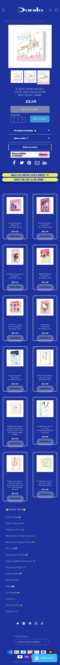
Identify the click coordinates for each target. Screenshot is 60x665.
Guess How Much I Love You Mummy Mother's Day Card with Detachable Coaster (15, 430)
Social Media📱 (13, 580)
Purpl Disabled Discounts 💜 (20, 561)
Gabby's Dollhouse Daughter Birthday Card (15, 276)
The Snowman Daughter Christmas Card (15, 378)
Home (6, 21)
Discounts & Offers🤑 (17, 555)
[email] (37, 162)
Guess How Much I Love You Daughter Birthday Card (30, 92)
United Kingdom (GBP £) (28, 642)
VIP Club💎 (11, 548)
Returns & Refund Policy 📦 (20, 542)
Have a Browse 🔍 (15, 523)
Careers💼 (11, 599)
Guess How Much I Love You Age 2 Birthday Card (45, 483)
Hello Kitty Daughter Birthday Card (45, 327)
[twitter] (21, 162)
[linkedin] (44, 162)
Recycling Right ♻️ (16, 567)
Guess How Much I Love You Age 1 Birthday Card (45, 378)
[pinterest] (29, 162)
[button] (3, 10)
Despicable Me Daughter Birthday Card (45, 276)
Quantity (15, 115)
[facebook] (14, 162)
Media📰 (10, 586)
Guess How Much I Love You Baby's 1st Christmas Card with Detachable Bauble (15, 485)
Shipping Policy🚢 (15, 529)
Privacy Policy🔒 (14, 605)
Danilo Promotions (25, 661)
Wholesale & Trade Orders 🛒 (21, 536)
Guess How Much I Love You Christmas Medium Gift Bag (45, 429)
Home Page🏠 (13, 517)
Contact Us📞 (13, 611)
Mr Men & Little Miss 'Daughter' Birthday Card (15, 327)
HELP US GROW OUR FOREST (28, 175)
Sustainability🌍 (14, 573)
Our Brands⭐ (13, 592)
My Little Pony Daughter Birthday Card (15, 225)
